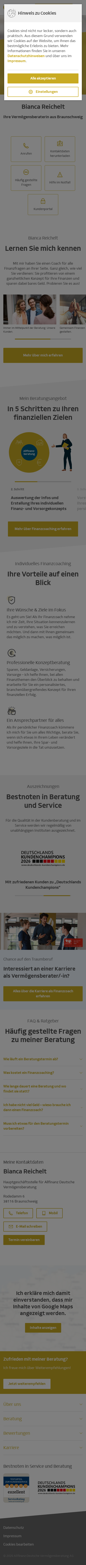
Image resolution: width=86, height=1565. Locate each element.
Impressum (17, 61)
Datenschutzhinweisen (26, 56)
